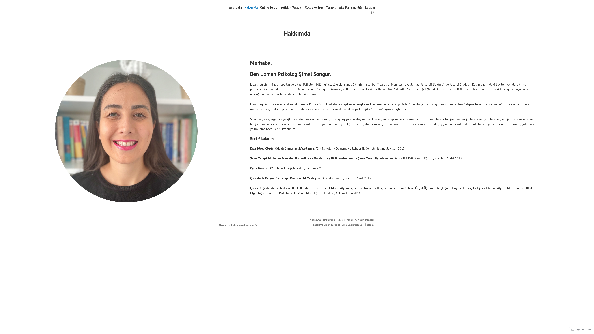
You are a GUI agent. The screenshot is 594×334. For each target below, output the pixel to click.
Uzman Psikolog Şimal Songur (236, 225)
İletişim (370, 7)
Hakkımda (251, 7)
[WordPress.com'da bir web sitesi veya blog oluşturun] (256, 225)
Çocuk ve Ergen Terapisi (321, 7)
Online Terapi (269, 7)
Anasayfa (235, 7)
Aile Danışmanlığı (350, 7)
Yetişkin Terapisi (291, 7)
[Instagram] (373, 12)
